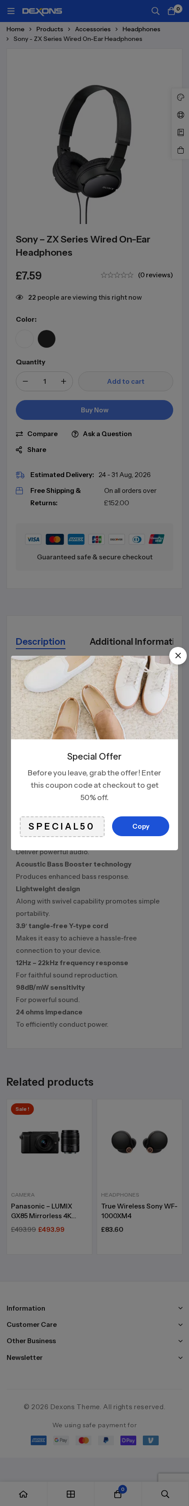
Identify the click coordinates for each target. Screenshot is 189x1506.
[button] (178, 656)
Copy (140, 826)
